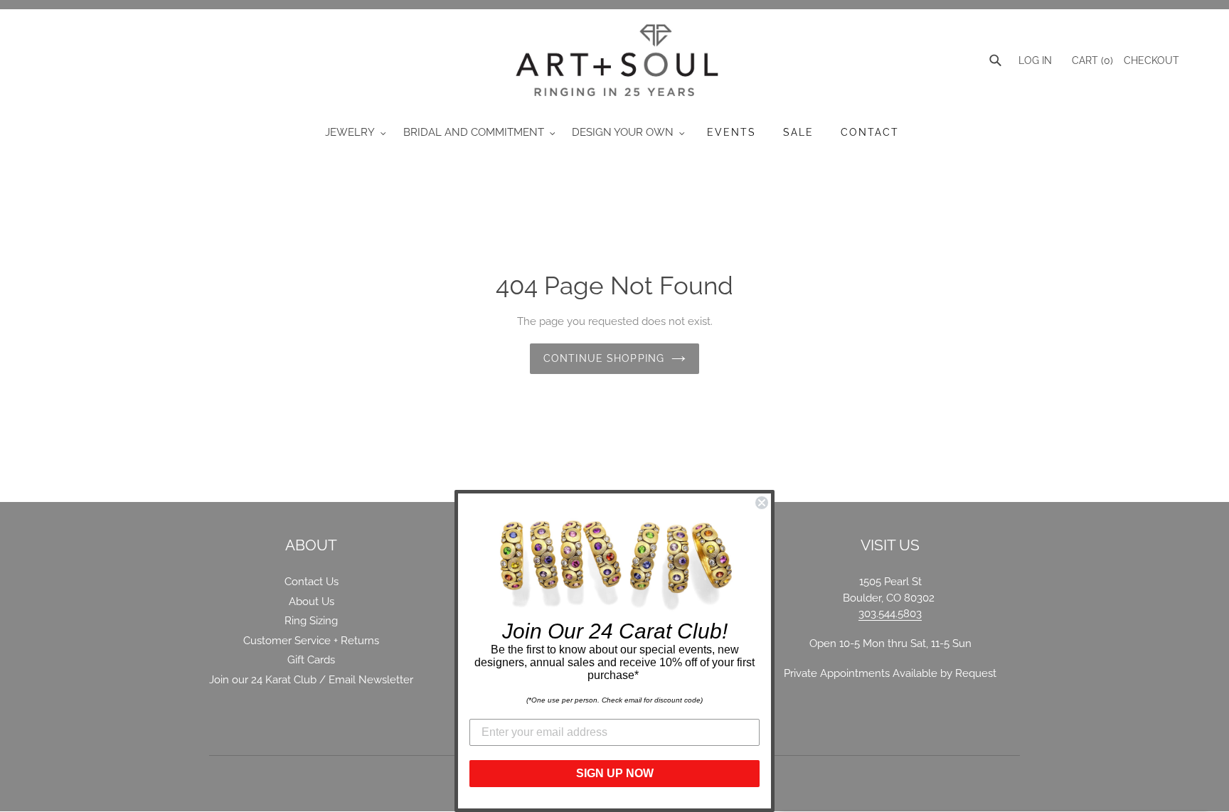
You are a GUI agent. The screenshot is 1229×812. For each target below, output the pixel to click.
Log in (1035, 60)
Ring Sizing (311, 620)
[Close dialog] (762, 503)
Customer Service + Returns (311, 640)
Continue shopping (603, 358)
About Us (311, 601)
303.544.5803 (890, 613)
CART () (1091, 60)
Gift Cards (311, 659)
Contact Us (311, 581)
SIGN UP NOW (615, 773)
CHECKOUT (1151, 60)
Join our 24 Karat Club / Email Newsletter (311, 679)
